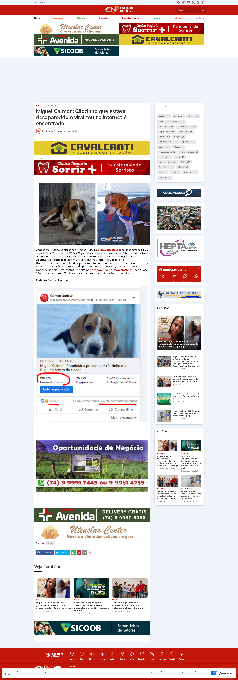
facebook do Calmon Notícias (111, 270)
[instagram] (198, 2)
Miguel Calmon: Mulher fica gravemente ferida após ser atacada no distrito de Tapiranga (53, 605)
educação (190, 172)
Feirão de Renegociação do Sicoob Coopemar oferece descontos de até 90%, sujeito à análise (91, 606)
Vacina (175, 172)
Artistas (178, 116)
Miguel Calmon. (167, 152)
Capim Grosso (167, 131)
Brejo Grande (166, 126)
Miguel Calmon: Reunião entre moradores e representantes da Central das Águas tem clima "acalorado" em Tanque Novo (186, 361)
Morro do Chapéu (189, 152)
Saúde (186, 162)
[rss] (193, 2)
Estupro (164, 147)
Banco (164, 121)
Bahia (193, 116)
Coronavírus (186, 131)
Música (179, 157)
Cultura (164, 137)
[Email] (84, 552)
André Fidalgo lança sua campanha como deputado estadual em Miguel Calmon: (127, 605)
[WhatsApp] (73, 552)
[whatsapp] (203, 2)
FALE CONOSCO (40, 2)
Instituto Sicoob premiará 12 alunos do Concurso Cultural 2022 (186, 396)
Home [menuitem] (37, 18)
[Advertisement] (119, 79)
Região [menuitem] (156, 18)
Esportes (187, 142)
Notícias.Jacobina (167, 162)
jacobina (165, 177)
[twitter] (183, 2)
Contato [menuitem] (199, 18)
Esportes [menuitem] (103, 18)
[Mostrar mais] (90, 552)
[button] (37, 10)
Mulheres (164, 157)
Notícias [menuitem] (81, 18)
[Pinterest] (79, 552)
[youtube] (188, 2)
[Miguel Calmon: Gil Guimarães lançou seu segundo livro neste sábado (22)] (164, 416)
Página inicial (42, 105)
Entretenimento (168, 142)
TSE (162, 172)
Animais (164, 116)
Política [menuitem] (177, 18)
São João (183, 167)
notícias (52, 105)
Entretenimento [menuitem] (130, 18)
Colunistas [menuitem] (57, 18)
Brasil (178, 121)
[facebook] (178, 2)
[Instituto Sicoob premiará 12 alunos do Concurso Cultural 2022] (164, 399)
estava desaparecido (109, 249)
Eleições (179, 137)
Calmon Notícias (186, 126)
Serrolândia (166, 167)
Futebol (178, 147)
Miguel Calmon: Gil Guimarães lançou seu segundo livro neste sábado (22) (187, 413)
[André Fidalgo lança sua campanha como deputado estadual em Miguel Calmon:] (130, 588)
